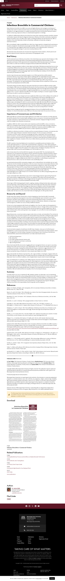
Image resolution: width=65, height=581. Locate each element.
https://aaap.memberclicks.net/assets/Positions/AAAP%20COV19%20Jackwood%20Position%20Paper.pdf (33, 328)
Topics (7, 10)
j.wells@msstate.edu (17, 493)
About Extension (49, 10)
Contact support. (38, 566)
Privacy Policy (39, 578)
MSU (2, 1)
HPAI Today (9, 472)
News (34, 10)
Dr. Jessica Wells (16, 488)
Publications (23, 10)
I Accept (52, 578)
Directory (40, 10)
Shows (29, 543)
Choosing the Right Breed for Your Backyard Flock (19, 468)
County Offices (14, 10)
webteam (13, 396)
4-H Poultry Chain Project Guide (14, 464)
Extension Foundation (31, 573)
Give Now (62, 1)
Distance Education (54, 1)
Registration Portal (5, 13)
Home (2, 10)
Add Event (47, 1)
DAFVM (6, 1)
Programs (19, 541)
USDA (28, 572)
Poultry (8, 499)
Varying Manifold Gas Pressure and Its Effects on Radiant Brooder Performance (26, 457)
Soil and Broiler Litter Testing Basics (15, 460)
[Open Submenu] (36, 10)
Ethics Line (15, 572)
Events (29, 10)
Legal (14, 570)
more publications (11, 474)
